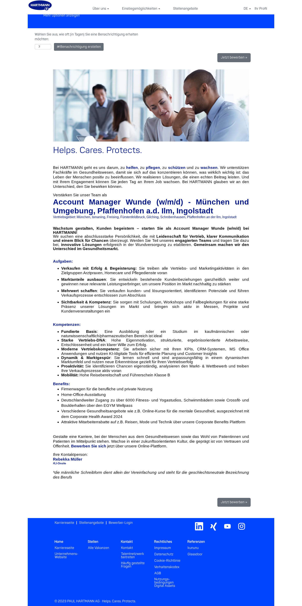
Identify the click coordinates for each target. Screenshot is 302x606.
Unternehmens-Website (66, 555)
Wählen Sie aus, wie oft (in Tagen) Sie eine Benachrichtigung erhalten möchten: (86, 36)
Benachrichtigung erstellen (80, 47)
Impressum (162, 548)
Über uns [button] (100, 9)
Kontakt (127, 548)
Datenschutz (163, 554)
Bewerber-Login (121, 523)
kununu (193, 548)
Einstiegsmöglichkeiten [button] (140, 9)
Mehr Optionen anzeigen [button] (61, 15)
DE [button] (246, 9)
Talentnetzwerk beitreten (132, 555)
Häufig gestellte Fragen (133, 564)
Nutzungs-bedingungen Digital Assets (164, 582)
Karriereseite (64, 523)
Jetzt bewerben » (234, 57)
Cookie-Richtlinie (167, 561)
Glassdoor (195, 554)
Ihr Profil (261, 9)
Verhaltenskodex (166, 567)
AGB (157, 573)
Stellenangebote (185, 9)
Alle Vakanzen (98, 548)
